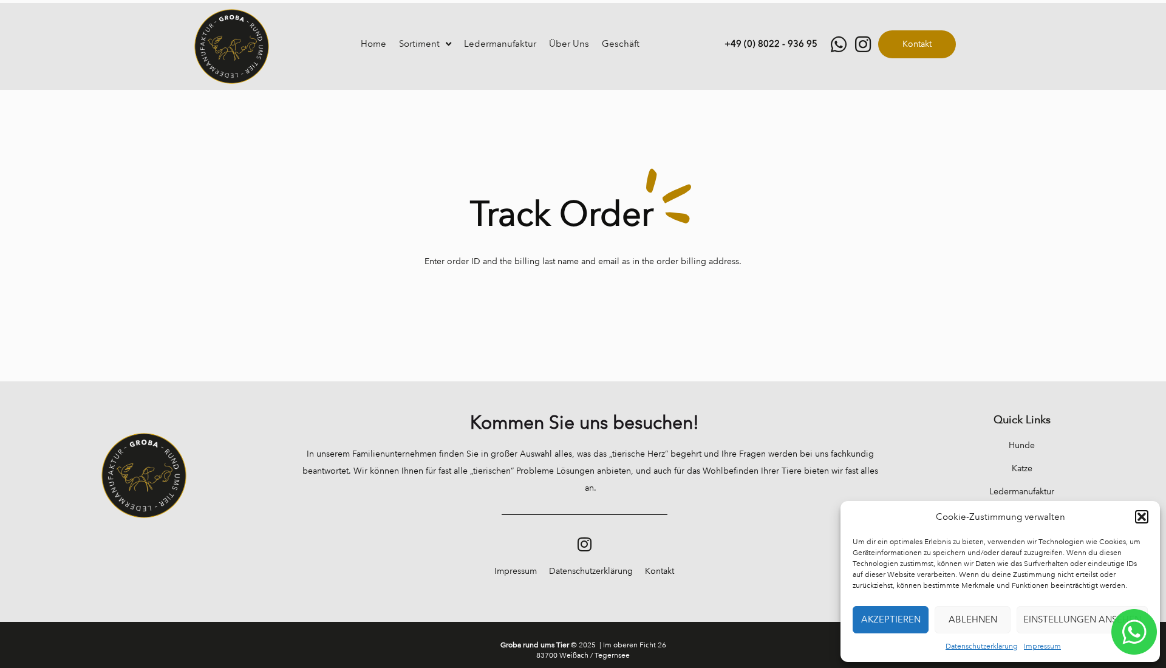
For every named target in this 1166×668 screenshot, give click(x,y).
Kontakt (659, 571)
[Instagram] (584, 544)
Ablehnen (973, 619)
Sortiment (419, 43)
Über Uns (569, 43)
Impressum (1042, 646)
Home (373, 43)
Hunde (1022, 445)
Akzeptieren (891, 619)
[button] (1142, 517)
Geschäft (620, 43)
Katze (1022, 468)
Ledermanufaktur (500, 43)
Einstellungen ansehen (1082, 619)
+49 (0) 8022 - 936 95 (770, 43)
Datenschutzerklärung (982, 646)
